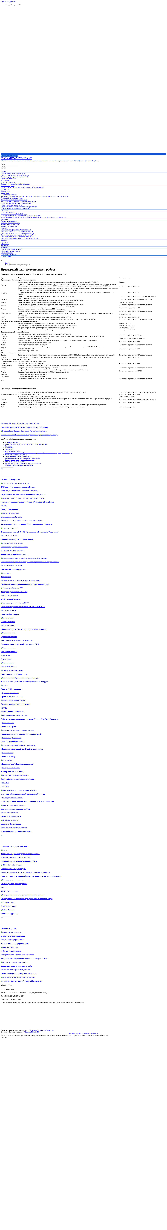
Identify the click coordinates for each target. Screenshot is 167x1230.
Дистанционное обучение (11, 517)
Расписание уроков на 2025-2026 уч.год (14, 214)
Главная (3, 171)
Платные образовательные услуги (12, 198)
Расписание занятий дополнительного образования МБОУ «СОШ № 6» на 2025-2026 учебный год (33, 217)
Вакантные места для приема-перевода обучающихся (18, 201)
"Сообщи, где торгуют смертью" (14, 846)
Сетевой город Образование (12, 742)
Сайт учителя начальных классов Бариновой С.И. (17, 231)
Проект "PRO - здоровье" (12, 689)
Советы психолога (7, 253)
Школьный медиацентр (11, 816)
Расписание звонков (7, 212)
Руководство (5, 193)
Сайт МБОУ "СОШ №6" (16, 158)
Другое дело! (6, 659)
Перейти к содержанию (8, 1)
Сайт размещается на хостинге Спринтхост (83, 1034)
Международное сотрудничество (12, 205)
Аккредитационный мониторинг (14, 554)
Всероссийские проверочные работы (16, 831)
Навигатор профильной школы (14, 547)
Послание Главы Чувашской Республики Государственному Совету (29, 435)
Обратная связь (6, 256)
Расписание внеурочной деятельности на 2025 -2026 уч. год (20, 215)
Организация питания (8, 178)
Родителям (4, 247)
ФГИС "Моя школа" (10, 891)
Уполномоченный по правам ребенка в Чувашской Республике (27, 502)
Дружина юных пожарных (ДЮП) (15, 809)
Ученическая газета (9, 652)
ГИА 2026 (5, 786)
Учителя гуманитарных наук (10, 223)
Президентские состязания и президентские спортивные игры (26, 899)
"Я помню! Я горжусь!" (11, 479)
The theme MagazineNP (31, 1032)
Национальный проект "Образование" (17, 539)
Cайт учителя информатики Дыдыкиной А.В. (16, 230)
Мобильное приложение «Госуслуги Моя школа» (21, 981)
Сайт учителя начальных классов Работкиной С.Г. (17, 237)
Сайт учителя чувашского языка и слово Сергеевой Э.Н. (19, 238)
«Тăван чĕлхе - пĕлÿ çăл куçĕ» (13, 869)
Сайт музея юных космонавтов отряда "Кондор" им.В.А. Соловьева (29, 719)
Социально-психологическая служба (16, 966)
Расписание (5, 210)
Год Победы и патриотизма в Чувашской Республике (23, 494)
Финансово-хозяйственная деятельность (14, 200)
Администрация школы (9, 221)
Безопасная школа (8, 667)
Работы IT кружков (9, 914)
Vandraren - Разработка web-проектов (41, 1030)
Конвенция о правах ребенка (10, 251)
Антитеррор (6, 577)
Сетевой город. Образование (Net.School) (14, 177)
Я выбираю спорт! (8, 906)
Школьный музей (8, 727)
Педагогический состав (9, 194)
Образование (5, 191)
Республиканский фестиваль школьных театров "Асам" (24, 958)
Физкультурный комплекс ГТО (14, 592)
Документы (5, 189)
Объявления (5, 244)
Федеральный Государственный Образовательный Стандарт (26, 524)
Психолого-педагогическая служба (15, 704)
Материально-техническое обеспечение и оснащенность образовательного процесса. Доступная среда (34, 196)
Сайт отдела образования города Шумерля (15, 175)
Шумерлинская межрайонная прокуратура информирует (25, 584)
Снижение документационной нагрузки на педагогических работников (31, 876)
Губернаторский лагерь (11, 951)
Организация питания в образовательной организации (19, 207)
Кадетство (4, 245)
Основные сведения (7, 186)
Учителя (3, 228)
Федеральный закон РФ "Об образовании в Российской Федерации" (30, 532)
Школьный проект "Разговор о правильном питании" (24, 629)
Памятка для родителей (8, 254)
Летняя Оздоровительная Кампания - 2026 (19, 861)
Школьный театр (8, 757)
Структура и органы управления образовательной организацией (22, 187)
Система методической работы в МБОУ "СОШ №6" (23, 607)
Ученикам (4, 240)
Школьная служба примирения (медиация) (19, 973)
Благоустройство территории (13, 936)
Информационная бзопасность (14, 674)
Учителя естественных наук (10, 226)
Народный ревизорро (10, 614)
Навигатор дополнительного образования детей (21, 734)
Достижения (5, 242)
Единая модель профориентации (14, 943)
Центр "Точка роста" (10, 509)
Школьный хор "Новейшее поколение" (17, 764)
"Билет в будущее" (9, 928)
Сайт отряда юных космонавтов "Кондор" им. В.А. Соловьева (27, 801)
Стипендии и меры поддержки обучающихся (16, 203)
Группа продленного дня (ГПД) (11, 249)
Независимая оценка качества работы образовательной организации (30, 562)
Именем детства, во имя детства (14, 884)
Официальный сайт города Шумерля (13, 173)
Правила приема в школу (12, 697)
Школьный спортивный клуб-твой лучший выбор (22, 749)
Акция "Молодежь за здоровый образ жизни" (20, 854)
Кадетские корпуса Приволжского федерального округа (24, 682)
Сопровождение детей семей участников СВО (20, 644)
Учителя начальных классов (10, 224)
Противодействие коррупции (13, 569)
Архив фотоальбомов (8, 182)
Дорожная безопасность (11, 824)
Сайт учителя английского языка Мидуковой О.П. (17, 233)
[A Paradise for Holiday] (20, 423)
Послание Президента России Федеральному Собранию (24, 427)
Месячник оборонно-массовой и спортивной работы (23, 794)
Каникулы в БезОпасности (12, 772)
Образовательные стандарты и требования (15, 208)
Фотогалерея (5, 180)
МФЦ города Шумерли (10, 599)
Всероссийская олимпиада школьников (17, 779)
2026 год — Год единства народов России (18, 487)
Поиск (3, 164)
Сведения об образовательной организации (15, 184)
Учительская (5, 219)
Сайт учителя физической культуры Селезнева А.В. (18, 235)
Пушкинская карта (9, 637)
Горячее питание (8, 622)
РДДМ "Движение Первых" (12, 712)
